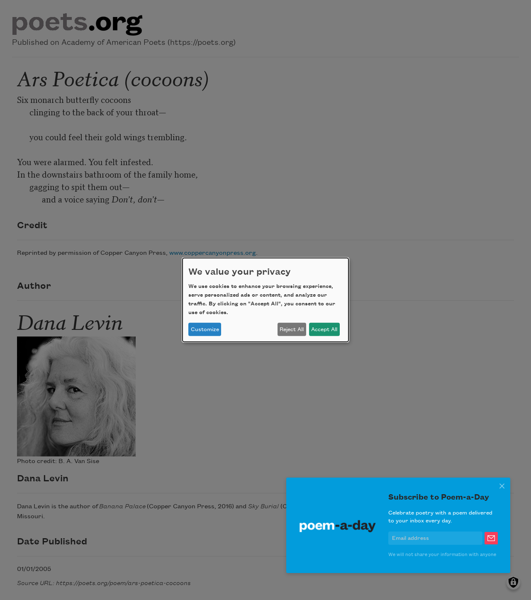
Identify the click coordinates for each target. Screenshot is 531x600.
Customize (205, 329)
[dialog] (265, 300)
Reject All (292, 329)
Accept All (324, 329)
